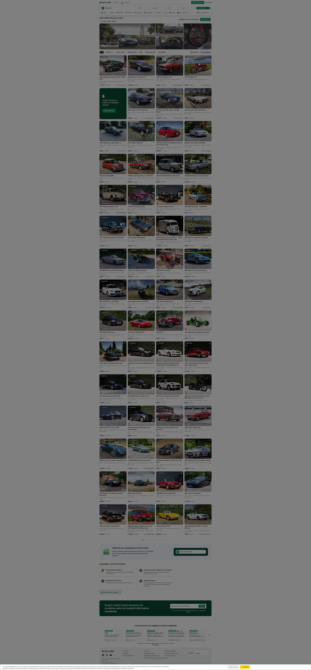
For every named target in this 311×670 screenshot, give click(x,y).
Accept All (245, 667)
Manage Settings (233, 667)
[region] (155, 667)
